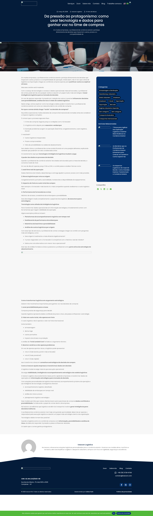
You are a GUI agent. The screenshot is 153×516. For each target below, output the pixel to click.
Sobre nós (87, 3)
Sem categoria (104, 112)
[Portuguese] (127, 3)
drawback (116, 97)
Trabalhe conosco (114, 3)
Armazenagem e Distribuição (108, 90)
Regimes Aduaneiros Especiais (109, 108)
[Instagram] (130, 485)
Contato (96, 3)
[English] (124, 3)
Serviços (71, 3)
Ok (114, 513)
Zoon (78, 3)
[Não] (150, 513)
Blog (103, 3)
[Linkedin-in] (126, 485)
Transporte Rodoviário (107, 115)
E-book (111, 101)
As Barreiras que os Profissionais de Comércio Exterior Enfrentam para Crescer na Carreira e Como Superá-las (120, 151)
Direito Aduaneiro (104, 97)
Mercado (113, 104)
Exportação (120, 101)
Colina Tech (89, 492)
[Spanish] (130, 3)
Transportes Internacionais (108, 119)
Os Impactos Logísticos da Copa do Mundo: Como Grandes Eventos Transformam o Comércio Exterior (121, 170)
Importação (103, 104)
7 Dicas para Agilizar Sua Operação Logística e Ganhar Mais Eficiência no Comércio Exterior (120, 131)
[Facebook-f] (121, 485)
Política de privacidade (124, 492)
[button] (98, 189)
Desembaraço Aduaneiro (107, 94)
